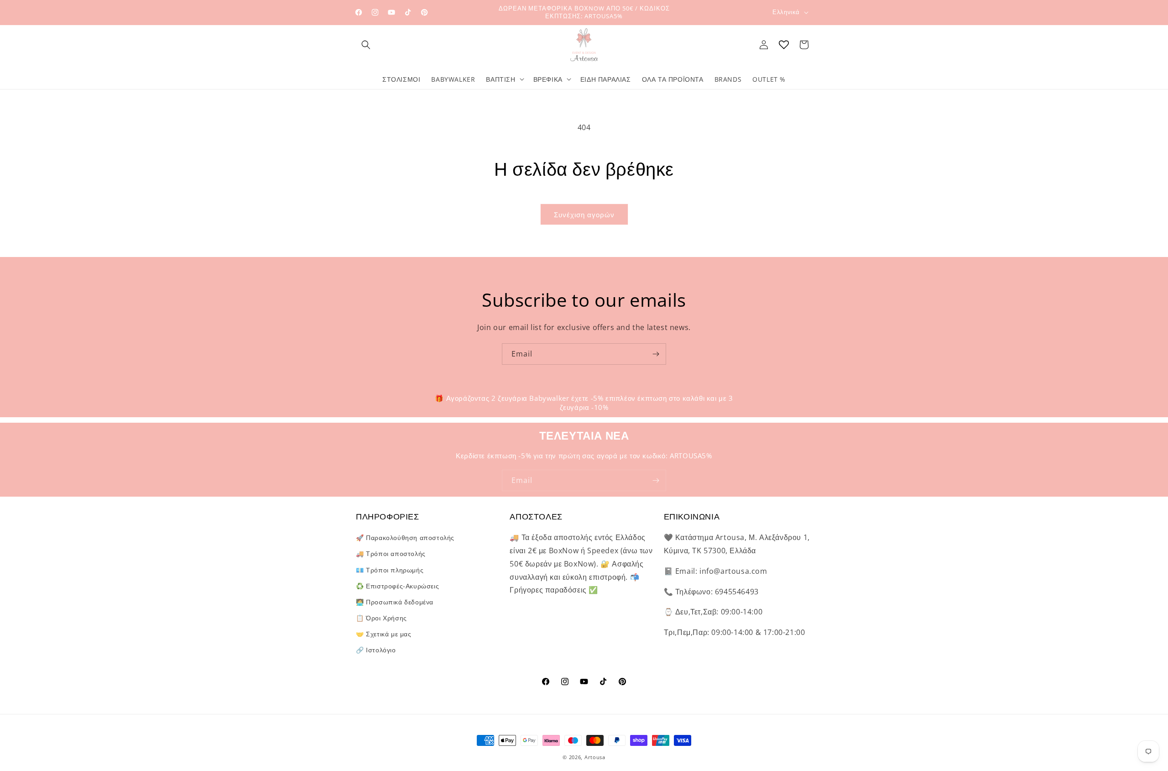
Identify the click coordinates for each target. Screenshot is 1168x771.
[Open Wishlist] (784, 45)
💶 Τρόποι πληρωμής (389, 570)
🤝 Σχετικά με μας (384, 633)
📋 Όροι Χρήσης (381, 618)
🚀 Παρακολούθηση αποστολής (405, 537)
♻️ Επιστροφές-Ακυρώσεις (397, 586)
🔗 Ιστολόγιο (376, 649)
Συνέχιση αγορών (584, 214)
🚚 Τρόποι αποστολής (391, 553)
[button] (366, 45)
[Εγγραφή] (656, 354)
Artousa (594, 757)
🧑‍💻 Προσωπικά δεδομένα (394, 602)
